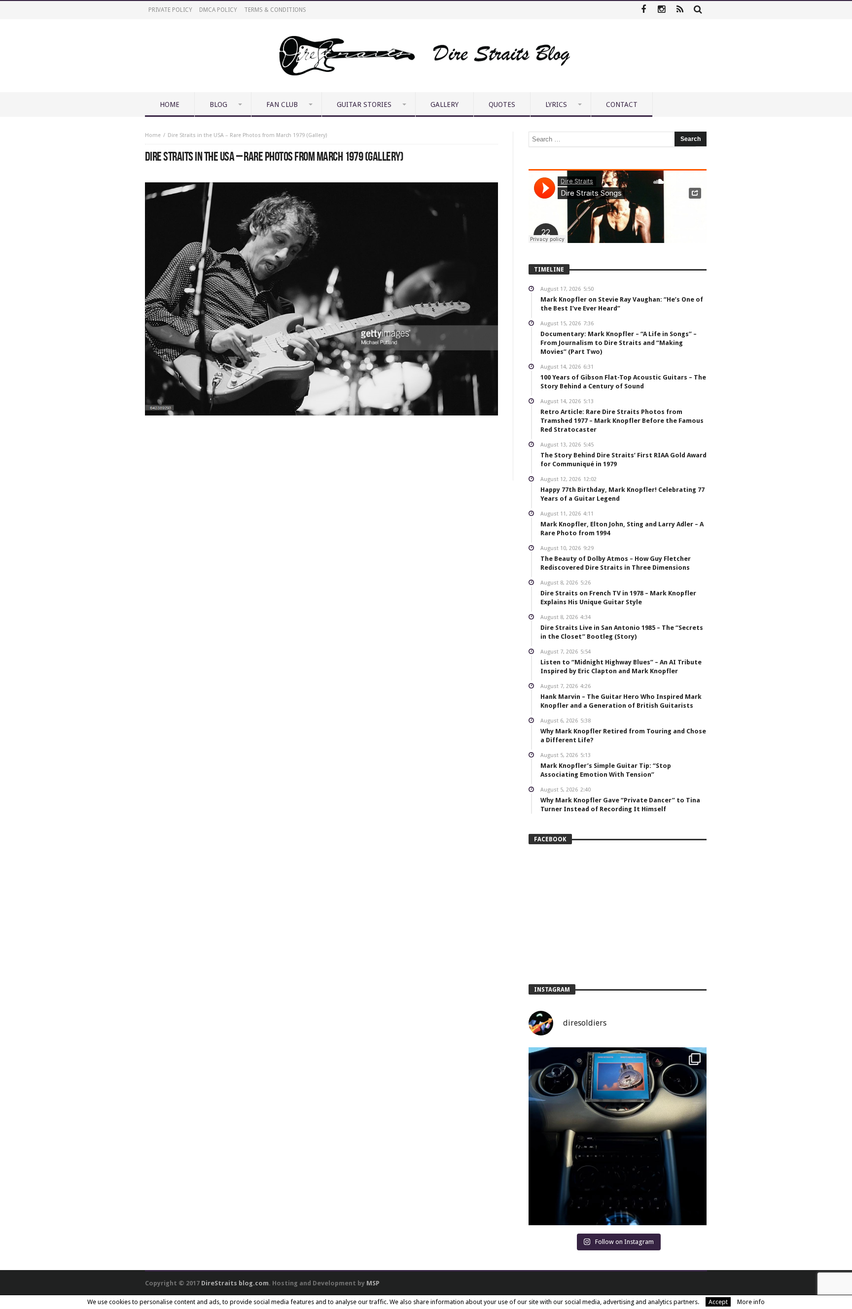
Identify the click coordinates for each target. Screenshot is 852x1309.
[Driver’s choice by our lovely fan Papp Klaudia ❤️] (618, 1136)
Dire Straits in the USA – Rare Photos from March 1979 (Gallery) (247, 135)
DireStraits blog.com (235, 1283)
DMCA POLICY (218, 9)
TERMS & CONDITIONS (275, 9)
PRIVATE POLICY (170, 9)
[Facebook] (643, 10)
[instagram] (661, 10)
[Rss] (680, 10)
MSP (373, 1283)
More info (751, 1302)
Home (153, 135)
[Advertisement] (321, 445)
